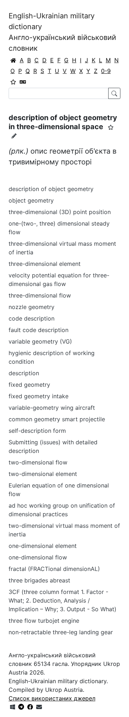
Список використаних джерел (52, 698)
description (24, 373)
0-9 (106, 70)
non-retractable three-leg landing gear (61, 632)
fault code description (38, 329)
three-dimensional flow (40, 295)
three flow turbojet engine (44, 620)
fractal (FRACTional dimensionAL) (54, 568)
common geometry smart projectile (57, 419)
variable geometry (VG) (40, 341)
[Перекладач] (23, 81)
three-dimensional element (45, 263)
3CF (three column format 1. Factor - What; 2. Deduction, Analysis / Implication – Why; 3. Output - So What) (62, 600)
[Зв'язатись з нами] (39, 707)
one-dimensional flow (38, 557)
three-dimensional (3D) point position (60, 211)
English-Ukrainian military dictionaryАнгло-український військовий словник (62, 32)
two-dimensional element (43, 473)
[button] (111, 127)
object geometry (31, 200)
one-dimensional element (43, 545)
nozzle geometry (31, 306)
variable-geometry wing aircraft (52, 407)
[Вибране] (13, 81)
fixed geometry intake (38, 396)
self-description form (37, 430)
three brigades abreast (39, 580)
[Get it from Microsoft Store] (12, 707)
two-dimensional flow (38, 462)
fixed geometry (29, 384)
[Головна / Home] (13, 60)
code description (31, 318)
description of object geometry (51, 188)
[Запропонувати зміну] (13, 136)
